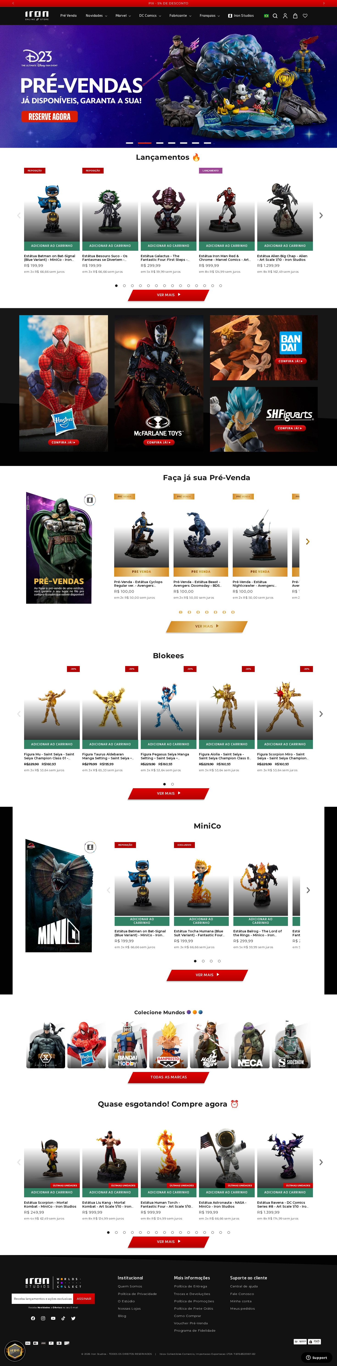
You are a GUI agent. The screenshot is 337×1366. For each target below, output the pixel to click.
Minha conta (241, 1301)
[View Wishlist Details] (305, 16)
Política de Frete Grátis (193, 1308)
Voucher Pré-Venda (191, 1323)
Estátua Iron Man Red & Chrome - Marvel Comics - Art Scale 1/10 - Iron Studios (224, 260)
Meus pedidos (242, 1308)
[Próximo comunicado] (324, 3)
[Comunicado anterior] (13, 3)
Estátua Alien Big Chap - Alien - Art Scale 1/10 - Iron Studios (282, 258)
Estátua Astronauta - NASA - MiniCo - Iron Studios (222, 1205)
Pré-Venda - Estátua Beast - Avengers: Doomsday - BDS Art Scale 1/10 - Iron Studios (197, 586)
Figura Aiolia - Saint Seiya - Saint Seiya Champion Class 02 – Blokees (225, 758)
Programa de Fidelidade (194, 1330)
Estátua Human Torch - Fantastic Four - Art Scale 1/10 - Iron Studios (166, 1206)
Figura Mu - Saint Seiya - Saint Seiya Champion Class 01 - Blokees (49, 758)
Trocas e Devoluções (192, 1294)
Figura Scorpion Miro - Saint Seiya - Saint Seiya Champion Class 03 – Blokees (282, 758)
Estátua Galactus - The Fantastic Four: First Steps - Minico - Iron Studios (164, 260)
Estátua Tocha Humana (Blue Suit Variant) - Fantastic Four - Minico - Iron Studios (199, 935)
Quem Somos (130, 1286)
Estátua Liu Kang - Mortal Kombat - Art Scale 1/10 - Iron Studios (106, 1206)
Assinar (84, 1298)
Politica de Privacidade (137, 1294)
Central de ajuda (244, 1286)
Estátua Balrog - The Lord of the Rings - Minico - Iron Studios (257, 935)
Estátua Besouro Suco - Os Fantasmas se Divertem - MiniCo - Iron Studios (104, 260)
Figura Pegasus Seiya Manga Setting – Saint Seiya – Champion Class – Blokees (165, 758)
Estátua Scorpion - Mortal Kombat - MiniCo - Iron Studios (50, 1205)
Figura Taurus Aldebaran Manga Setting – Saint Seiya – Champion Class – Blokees (107, 758)
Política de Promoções (194, 1301)
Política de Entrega (190, 1286)
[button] (96, 16)
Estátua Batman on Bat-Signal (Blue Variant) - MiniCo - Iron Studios (49, 260)
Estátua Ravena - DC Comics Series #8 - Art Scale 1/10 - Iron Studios (283, 1206)
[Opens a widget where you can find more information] (316, 1358)
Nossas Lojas (129, 1308)
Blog (122, 1316)
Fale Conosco (242, 1294)
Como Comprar (187, 1316)
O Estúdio (126, 1301)
